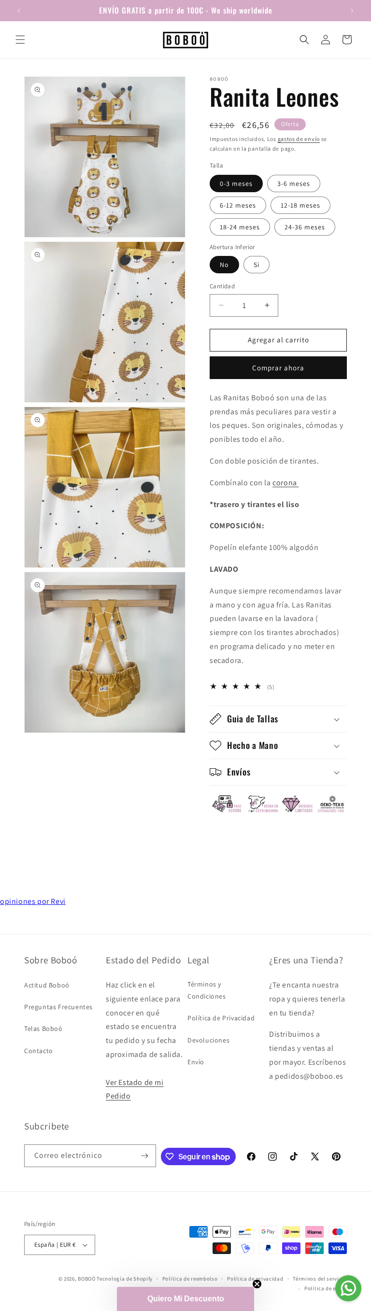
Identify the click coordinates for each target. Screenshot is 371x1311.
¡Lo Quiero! (186, 865)
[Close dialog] (318, 512)
